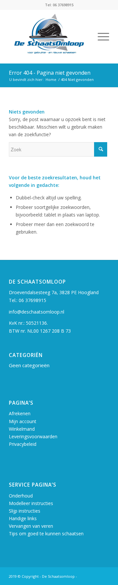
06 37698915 (32, 300)
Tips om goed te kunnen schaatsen (46, 533)
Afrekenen (19, 413)
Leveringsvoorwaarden (33, 436)
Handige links (23, 518)
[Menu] (100, 37)
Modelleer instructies (31, 503)
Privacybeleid (22, 444)
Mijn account (22, 421)
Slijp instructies (24, 511)
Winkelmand (22, 429)
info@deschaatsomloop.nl (36, 312)
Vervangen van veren (31, 526)
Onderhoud (21, 496)
